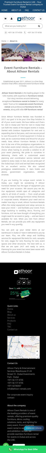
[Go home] (23, 271)
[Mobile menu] (40, 18)
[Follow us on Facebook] (19, 282)
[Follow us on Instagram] (29, 282)
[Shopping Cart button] (5, 18)
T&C (9, 326)
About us (16, 10)
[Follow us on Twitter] (24, 282)
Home (4, 10)
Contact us (39, 10)
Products (11, 320)
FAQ (9, 323)
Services (11, 317)
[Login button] (11, 18)
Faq (27, 10)
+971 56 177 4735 (15, 32)
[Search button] (39, 26)
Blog (9, 312)
